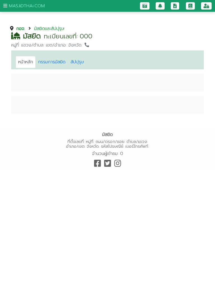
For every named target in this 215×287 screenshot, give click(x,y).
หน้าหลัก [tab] (25, 62)
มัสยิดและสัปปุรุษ (49, 28)
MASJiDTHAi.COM (26, 6)
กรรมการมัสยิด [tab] (52, 62)
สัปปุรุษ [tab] (77, 62)
